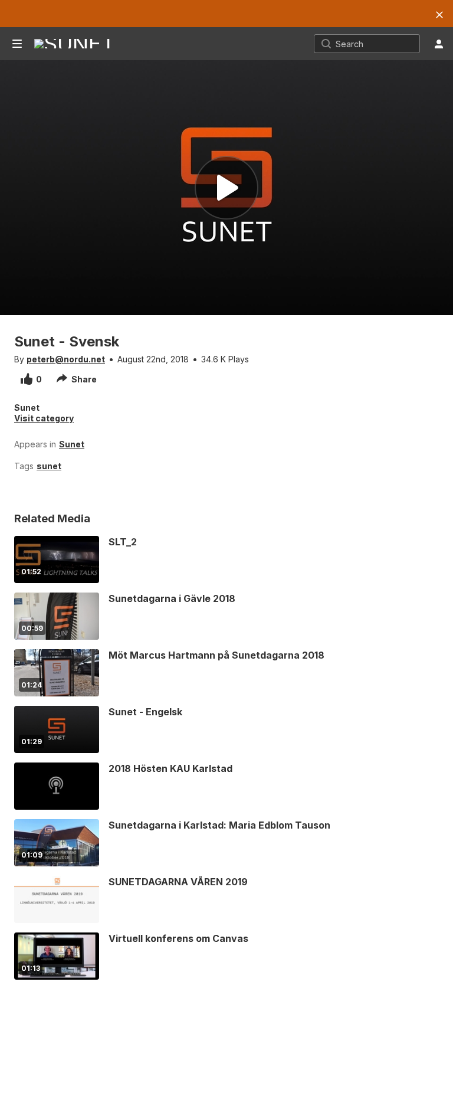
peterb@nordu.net (66, 359)
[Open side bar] (17, 43)
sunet (49, 466)
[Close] (439, 15)
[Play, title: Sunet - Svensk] (226, 188)
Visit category (44, 418)
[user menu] (438, 43)
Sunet (71, 444)
